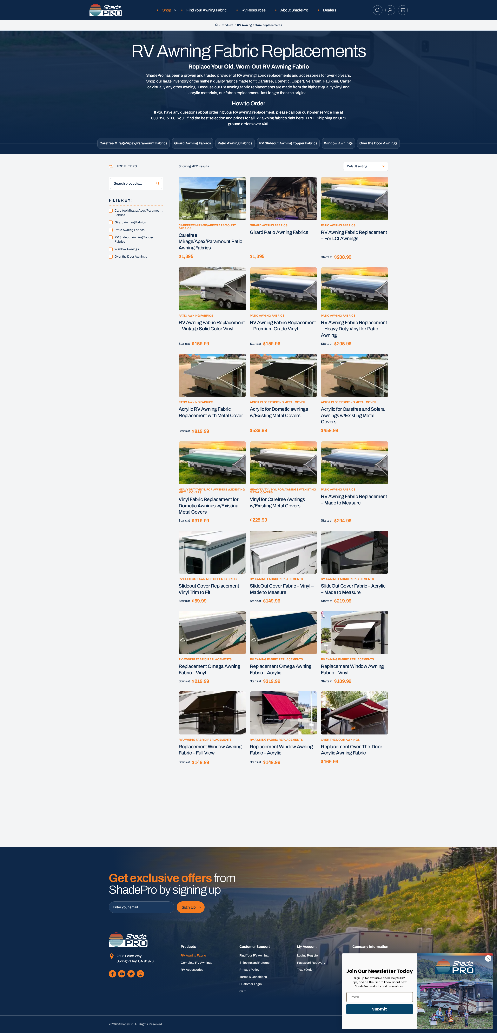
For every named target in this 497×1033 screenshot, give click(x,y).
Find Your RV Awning (253, 955)
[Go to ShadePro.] (216, 25)
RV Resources (253, 10)
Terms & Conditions (253, 976)
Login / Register (308, 955)
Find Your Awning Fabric (206, 10)
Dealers (329, 10)
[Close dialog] (488, 958)
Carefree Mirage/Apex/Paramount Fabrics (134, 143)
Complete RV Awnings (196, 962)
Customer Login (250, 984)
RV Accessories (192, 969)
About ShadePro (294, 10)
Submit (379, 1009)
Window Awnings (338, 143)
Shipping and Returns (254, 962)
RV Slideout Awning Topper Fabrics (288, 143)
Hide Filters (126, 166)
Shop (166, 10)
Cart (242, 991)
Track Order (305, 969)
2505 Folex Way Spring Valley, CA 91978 (135, 958)
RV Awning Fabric (193, 955)
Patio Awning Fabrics (235, 143)
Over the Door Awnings (378, 143)
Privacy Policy (249, 969)
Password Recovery (311, 962)
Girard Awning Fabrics (192, 143)
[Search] (158, 183)
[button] (377, 10)
